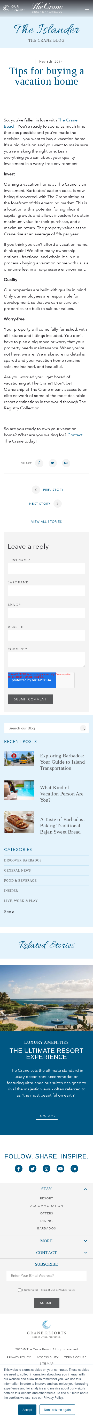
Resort (46, 1198)
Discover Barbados (23, 860)
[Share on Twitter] (53, 463)
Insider (11, 891)
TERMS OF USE (75, 1357)
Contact (74, 434)
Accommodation (46, 1206)
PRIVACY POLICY (19, 1357)
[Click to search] (83, 728)
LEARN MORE (47, 1116)
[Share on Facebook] (39, 463)
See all (10, 911)
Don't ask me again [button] (57, 1409)
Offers (46, 1213)
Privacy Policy (66, 1290)
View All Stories (46, 522)
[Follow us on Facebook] (18, 1168)
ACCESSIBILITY (47, 1357)
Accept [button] (27, 1409)
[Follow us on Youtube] (60, 1168)
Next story (40, 503)
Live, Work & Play (21, 901)
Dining (46, 1221)
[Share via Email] (66, 463)
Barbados (46, 1228)
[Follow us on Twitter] (32, 1168)
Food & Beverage (20, 880)
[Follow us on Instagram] (46, 1168)
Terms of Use (47, 1290)
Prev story (53, 489)
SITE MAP (46, 1363)
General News (17, 870)
